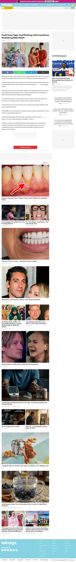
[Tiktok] (70, 8)
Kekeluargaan (10, 32)
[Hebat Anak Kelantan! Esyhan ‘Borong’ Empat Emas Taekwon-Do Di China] (63, 68)
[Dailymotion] (73, 8)
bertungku (44, 117)
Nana (53, 83)
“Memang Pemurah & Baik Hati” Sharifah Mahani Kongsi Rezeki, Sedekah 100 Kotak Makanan (63, 99)
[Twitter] (68, 8)
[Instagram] (67, 8)
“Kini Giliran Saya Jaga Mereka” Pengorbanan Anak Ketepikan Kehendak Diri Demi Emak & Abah (63, 121)
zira (4, 40)
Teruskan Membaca (25, 147)
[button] (69, 5)
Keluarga (4, 32)
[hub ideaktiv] (73, 4)
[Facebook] (65, 8)
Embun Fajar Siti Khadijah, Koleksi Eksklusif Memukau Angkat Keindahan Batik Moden (63, 110)
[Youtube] (72, 8)
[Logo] (6, 4)
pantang (38, 84)
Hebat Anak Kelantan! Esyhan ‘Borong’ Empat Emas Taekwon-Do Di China (62, 80)
